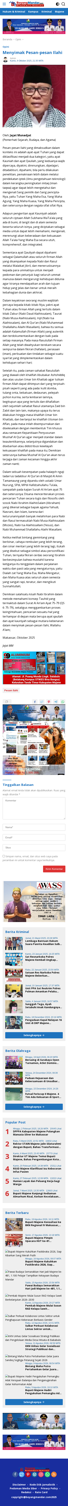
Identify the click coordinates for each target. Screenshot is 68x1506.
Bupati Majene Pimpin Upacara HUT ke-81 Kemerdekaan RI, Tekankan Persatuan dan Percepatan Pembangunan (42, 1239)
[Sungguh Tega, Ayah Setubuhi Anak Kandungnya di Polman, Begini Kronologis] (14, 1006)
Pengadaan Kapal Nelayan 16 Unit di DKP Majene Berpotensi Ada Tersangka (43, 1021)
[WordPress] (34, 1475)
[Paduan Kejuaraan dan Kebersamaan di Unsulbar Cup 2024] (14, 1078)
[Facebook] (15, 1475)
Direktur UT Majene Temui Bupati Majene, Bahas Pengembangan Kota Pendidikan (36, 1158)
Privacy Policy (49, 1488)
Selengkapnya (33, 1035)
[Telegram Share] (55, 701)
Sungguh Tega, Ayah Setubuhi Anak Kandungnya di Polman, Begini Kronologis (43, 1006)
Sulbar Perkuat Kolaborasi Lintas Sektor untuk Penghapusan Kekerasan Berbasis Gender (41, 1327)
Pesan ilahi (11, 690)
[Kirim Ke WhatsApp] (62, 701)
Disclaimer (19, 1484)
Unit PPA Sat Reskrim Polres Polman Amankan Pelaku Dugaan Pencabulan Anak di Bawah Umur (43, 990)
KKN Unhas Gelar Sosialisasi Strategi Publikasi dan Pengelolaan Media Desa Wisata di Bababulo (42, 1348)
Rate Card (41, 1492)
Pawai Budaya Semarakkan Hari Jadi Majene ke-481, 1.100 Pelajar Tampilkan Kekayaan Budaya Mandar (43, 1287)
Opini (6, 46)
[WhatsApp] (47, 1475)
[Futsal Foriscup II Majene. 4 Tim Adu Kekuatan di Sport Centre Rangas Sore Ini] (14, 1094)
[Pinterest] (28, 1475)
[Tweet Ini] (41, 701)
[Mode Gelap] (58, 4)
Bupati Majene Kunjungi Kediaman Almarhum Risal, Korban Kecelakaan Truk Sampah (35, 1195)
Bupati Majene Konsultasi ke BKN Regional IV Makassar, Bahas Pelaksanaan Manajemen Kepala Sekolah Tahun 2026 (43, 1224)
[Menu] (5, 4)
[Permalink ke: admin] (5, 59)
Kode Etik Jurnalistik (42, 1484)
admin (13, 58)
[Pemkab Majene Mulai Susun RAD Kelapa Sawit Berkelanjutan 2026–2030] (34, 1298)
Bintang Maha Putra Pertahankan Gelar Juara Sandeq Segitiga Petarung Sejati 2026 (41, 1368)
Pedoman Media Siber (23, 1488)
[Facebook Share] (34, 701)
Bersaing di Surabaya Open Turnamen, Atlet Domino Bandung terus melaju (42, 1061)
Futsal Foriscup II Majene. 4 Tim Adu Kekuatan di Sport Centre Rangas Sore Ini (42, 1095)
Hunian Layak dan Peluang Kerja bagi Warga (36, 1183)
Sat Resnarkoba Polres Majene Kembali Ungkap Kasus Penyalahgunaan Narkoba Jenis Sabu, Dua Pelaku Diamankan (40, 958)
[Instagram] (41, 1475)
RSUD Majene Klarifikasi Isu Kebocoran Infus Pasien (37, 1170)
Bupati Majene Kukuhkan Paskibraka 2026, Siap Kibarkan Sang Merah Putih (42, 1263)
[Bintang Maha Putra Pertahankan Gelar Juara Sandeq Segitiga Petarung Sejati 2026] (34, 1358)
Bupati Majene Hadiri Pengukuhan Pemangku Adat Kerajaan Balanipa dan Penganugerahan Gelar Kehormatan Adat (43, 1392)
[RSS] (54, 1475)
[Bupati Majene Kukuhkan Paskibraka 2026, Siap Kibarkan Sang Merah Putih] (34, 1254)
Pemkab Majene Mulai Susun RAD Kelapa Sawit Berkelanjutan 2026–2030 (43, 1307)
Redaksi (26, 1492)
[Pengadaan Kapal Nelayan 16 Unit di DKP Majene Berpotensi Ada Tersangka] (14, 1022)
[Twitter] (21, 1475)
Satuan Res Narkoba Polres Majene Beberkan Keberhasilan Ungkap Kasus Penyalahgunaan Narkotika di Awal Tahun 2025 (44, 974)
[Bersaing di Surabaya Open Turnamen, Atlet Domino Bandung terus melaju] (14, 1062)
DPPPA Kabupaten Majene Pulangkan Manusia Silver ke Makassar (36, 1133)
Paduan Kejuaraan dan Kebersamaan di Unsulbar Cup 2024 (41, 1080)
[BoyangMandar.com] (26, 4)
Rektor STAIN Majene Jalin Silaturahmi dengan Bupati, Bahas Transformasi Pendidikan (37, 1145)
